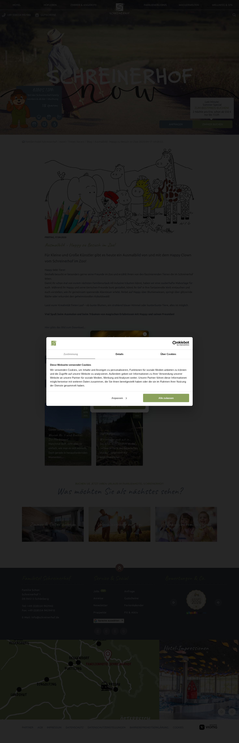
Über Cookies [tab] (168, 354)
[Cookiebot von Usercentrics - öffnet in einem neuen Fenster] (175, 343)
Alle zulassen (166, 397)
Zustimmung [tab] (71, 354)
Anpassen (117, 397)
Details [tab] (120, 354)
